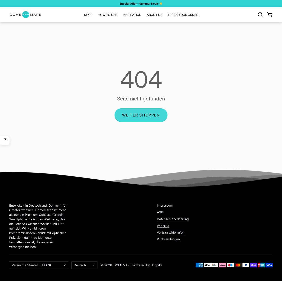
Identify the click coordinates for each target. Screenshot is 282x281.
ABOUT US (154, 15)
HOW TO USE (107, 15)
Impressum (165, 205)
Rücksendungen (168, 239)
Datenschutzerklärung (173, 219)
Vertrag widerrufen (170, 232)
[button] (260, 15)
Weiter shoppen (141, 115)
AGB (160, 212)
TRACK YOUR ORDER (183, 15)
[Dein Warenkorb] (270, 15)
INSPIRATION (132, 15)
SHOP (88, 15)
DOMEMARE (122, 265)
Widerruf (163, 226)
